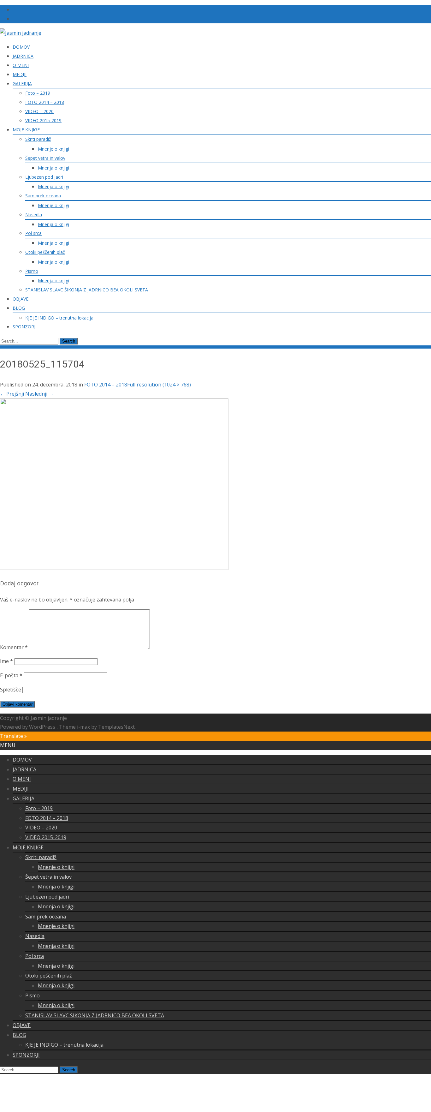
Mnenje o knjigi (53, 149)
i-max (84, 726)
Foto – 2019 (37, 93)
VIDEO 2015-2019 (43, 120)
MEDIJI (20, 74)
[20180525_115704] (114, 568)
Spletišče (10, 689)
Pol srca (33, 233)
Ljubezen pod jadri (44, 177)
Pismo (31, 271)
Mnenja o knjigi (53, 168)
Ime (6, 661)
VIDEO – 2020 (39, 111)
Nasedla (33, 215)
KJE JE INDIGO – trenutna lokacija (59, 318)
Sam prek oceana (43, 196)
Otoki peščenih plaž (45, 252)
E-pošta (11, 675)
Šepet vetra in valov (45, 158)
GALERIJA (22, 84)
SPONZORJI (25, 327)
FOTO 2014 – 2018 (44, 102)
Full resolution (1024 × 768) (159, 384)
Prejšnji (12, 393)
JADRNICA (23, 56)
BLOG (19, 308)
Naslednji (39, 393)
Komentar (14, 647)
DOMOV (21, 47)
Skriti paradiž (38, 139)
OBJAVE (20, 299)
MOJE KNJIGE (26, 130)
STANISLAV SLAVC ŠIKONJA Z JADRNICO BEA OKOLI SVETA (86, 290)
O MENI (21, 65)
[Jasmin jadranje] (20, 32)
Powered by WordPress (28, 726)
